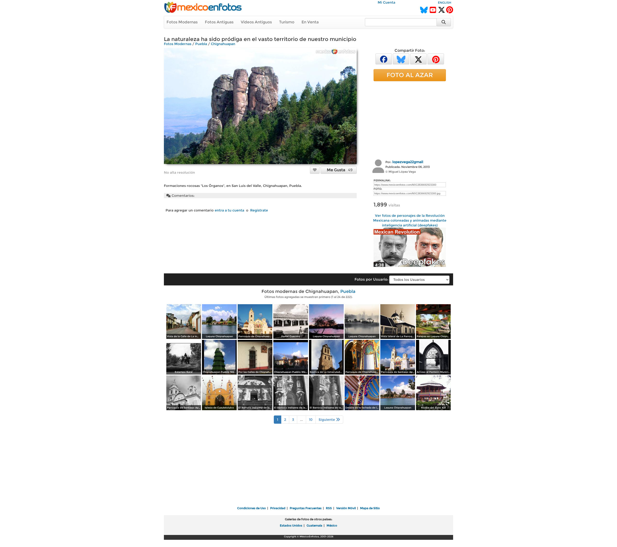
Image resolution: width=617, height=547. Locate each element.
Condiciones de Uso (251, 508)
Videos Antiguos (256, 22)
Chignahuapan (223, 44)
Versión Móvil (346, 508)
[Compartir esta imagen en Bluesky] (401, 58)
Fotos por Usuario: (371, 279)
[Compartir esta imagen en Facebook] (384, 58)
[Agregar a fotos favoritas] (315, 170)
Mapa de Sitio (370, 508)
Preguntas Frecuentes (306, 508)
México (332, 525)
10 (311, 419)
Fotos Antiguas (219, 22)
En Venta (310, 22)
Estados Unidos (291, 525)
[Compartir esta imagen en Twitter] (418, 58)
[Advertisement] (409, 119)
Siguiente (327, 419)
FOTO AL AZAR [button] (410, 75)
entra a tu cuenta (229, 210)
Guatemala (314, 525)
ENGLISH (444, 2)
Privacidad (277, 508)
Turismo (286, 22)
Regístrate (259, 210)
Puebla (201, 44)
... (301, 419)
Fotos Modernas (182, 22)
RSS (329, 508)
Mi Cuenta (386, 2)
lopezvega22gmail (407, 162)
